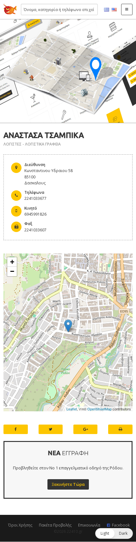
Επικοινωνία (89, 525)
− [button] (12, 271)
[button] (114, 533)
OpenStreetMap (99, 408)
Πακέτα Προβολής (55, 525)
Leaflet (71, 408)
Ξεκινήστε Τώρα (68, 484)
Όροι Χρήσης (20, 525)
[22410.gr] (10, 9)
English (114, 9)
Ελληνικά (106, 9)
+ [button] (12, 262)
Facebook (121, 525)
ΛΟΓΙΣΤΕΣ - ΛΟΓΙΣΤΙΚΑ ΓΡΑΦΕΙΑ (32, 144)
